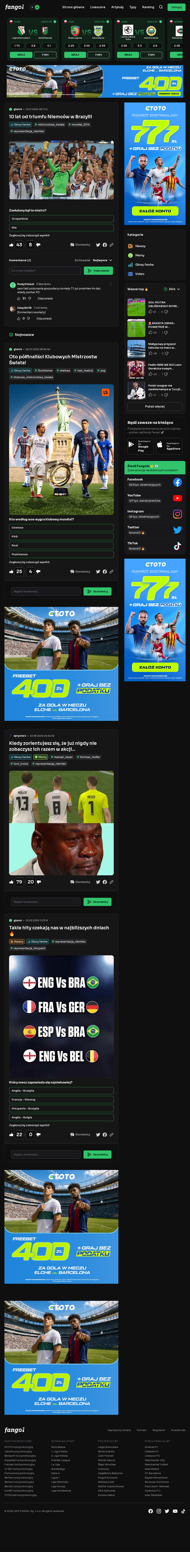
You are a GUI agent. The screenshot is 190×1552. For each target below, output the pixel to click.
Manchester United (156, 1464)
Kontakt (142, 1430)
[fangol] (14, 1430)
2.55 (124, 45)
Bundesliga (58, 1469)
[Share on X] (98, 245)
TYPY (45, 55)
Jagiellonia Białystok (110, 1473)
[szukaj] (161, 7)
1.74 (17, 45)
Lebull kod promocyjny (18, 1451)
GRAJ (21, 54)
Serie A (55, 1473)
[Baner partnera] (95, 81)
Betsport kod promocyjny (20, 1455)
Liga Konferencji (61, 1490)
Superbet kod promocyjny (20, 1460)
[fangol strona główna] (14, 7)
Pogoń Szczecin (107, 1477)
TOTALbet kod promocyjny (20, 1495)
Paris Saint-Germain (157, 1486)
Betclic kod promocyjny (18, 1486)
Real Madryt (152, 1469)
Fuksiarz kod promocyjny (19, 1464)
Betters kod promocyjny (19, 1481)
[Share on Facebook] (105, 245)
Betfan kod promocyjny (18, 1477)
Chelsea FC (151, 1451)
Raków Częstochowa (111, 1486)
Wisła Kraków (106, 1451)
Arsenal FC (151, 1447)
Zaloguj (176, 7)
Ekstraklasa (58, 1447)
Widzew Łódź (106, 1481)
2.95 (102, 45)
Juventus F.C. (153, 1490)
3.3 (139, 45)
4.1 (49, 45)
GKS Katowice (106, 1490)
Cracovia (103, 1469)
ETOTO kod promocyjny (18, 1447)
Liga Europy (58, 1486)
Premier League (60, 1460)
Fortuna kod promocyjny (19, 1473)
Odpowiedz (45, 298)
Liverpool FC (152, 1455)
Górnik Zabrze (106, 1460)
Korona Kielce (106, 1495)
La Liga (55, 1464)
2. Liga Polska (59, 1455)
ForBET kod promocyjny (18, 1490)
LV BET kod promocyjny (18, 1469)
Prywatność (178, 1430)
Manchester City (155, 1460)
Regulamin (159, 1430)
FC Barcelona (153, 1473)
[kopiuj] (111, 245)
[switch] (34, 7)
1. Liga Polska (59, 1451)
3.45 (87, 45)
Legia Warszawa (108, 1447)
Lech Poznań (106, 1455)
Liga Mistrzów (59, 1481)
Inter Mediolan (153, 1495)
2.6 (155, 45)
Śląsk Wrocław (107, 1464)
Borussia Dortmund (157, 1481)
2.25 (71, 45)
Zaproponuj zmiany (119, 1430)
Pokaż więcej (155, 406)
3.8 (33, 45)
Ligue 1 (55, 1477)
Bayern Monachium (156, 1477)
